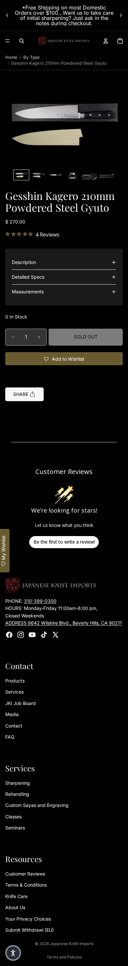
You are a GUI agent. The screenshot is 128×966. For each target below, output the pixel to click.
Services (14, 692)
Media (12, 714)
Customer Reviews (25, 873)
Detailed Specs (28, 277)
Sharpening (17, 782)
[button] (64, 124)
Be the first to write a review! (64, 542)
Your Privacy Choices (28, 918)
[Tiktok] (44, 634)
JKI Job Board (20, 703)
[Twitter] (55, 634)
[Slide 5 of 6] (89, 175)
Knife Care (16, 896)
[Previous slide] (7, 15)
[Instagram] (21, 634)
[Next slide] (121, 15)
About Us (15, 907)
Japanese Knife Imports (72, 943)
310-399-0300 (40, 601)
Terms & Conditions (26, 885)
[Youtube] (32, 634)
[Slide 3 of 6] (55, 175)
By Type (31, 57)
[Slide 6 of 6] (106, 175)
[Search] (21, 41)
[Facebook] (9, 634)
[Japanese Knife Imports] (63, 41)
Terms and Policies (64, 957)
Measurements (28, 291)
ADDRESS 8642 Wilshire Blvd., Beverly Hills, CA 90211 (63, 623)
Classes (13, 816)
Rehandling (17, 794)
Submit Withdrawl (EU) (29, 930)
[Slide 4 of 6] (72, 175)
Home (11, 57)
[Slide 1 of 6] (21, 175)
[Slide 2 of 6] (38, 175)
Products (15, 680)
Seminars (15, 827)
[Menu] (7, 40)
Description (24, 262)
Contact (13, 725)
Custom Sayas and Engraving (37, 805)
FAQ (9, 737)
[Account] (105, 41)
